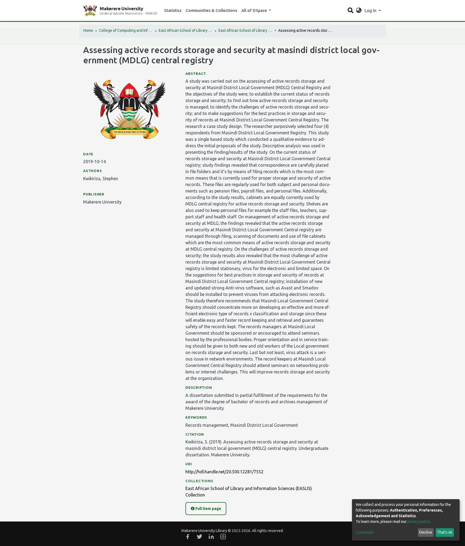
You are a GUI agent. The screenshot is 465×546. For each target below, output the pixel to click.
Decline (425, 532)
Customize (365, 532)
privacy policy (418, 521)
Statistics (172, 10)
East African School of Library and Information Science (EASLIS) (186, 30)
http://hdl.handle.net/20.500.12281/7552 (224, 471)
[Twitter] (199, 537)
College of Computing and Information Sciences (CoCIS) (126, 30)
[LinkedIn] (211, 537)
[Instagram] (223, 537)
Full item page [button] (208, 508)
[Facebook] (188, 537)
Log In (371, 10)
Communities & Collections (211, 10)
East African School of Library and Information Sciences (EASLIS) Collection (245, 30)
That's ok (444, 532)
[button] (359, 10)
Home (88, 30)
